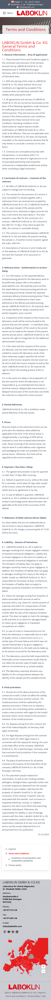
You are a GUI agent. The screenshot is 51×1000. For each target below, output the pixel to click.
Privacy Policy (34, 996)
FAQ (44, 996)
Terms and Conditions (19, 853)
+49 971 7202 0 (34, 2)
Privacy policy (15, 865)
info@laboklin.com (26, 7)
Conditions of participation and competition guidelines (26, 859)
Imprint (12, 849)
